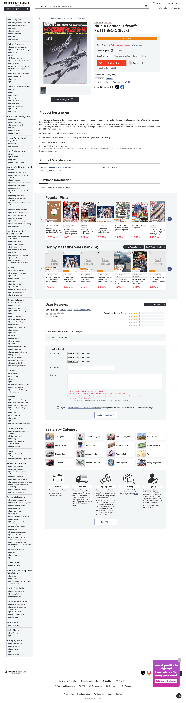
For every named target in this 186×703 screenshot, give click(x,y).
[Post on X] (117, 87)
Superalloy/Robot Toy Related (20, 459)
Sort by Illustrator (16, 376)
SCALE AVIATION (15, 34)
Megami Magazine (16, 106)
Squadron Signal (16, 363)
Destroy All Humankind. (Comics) (18, 608)
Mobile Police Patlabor (18, 250)
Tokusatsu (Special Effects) (19, 384)
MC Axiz (13, 112)
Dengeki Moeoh (15, 109)
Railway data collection (18, 405)
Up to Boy (13, 160)
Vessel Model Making (17, 221)
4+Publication (15, 341)
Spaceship (13, 143)
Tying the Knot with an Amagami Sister (18, 538)
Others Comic (15, 558)
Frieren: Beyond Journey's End (20, 503)
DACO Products (15, 349)
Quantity (100, 56)
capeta (12, 552)
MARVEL (13, 576)
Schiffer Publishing (16, 360)
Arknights (13, 514)
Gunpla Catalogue (16, 477)
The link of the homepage (103, 694)
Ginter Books (14, 325)
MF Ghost (13, 555)
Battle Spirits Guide (17, 612)
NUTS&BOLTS (14, 330)
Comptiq (13, 92)
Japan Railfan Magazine (18, 47)
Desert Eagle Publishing (18, 352)
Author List (14, 649)
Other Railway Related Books (20, 423)
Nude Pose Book (15, 597)
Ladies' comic (15, 566)
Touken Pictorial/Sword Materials (18, 473)
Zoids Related (15, 258)
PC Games (13, 382)
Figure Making (15, 226)
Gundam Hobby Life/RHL (18, 185)
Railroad (13, 421)
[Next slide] (169, 219)
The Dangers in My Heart (18, 532)
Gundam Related (16, 241)
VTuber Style (14, 101)
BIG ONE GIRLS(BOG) (17, 162)
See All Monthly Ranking (155, 247)
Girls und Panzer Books (18, 289)
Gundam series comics (18, 500)
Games (12, 379)
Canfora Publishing (16, 322)
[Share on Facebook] (122, 87)
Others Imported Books (18, 366)
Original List (14, 655)
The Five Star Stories (17, 527)
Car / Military (14, 633)
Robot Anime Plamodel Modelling (18, 199)
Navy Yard (13, 36)
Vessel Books (14, 276)
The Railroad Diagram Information (17, 70)
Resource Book (15, 446)
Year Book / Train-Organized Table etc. (19, 409)
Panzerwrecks (15, 308)
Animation (14, 373)
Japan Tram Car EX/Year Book (20, 61)
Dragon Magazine (16, 133)
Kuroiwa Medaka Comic (18, 542)
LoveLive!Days (15, 103)
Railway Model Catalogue (19, 400)
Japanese (53, 151)
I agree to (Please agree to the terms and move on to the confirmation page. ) (107, 407)
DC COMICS (14, 579)
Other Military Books (17, 292)
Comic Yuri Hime (16, 122)
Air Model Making (16, 218)
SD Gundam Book (16, 247)
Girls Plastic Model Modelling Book (20, 192)
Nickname (54, 367)
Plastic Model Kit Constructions (21, 213)
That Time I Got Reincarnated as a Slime (20, 546)
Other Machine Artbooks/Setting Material (19, 261)
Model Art (13, 28)
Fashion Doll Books (16, 466)
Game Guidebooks (16, 387)
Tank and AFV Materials (18, 273)
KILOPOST (13, 79)
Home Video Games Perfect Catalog (19, 485)
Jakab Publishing (16, 357)
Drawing (13, 439)
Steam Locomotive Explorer (19, 66)
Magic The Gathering (17, 492)
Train (12, 55)
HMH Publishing (15, 316)
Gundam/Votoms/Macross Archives (19, 176)
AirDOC (12, 344)
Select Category (12, 8)
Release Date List (16, 644)
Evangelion (14, 529)
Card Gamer (14, 617)
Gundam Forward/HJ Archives (20, 183)
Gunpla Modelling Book (18, 173)
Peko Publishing (15, 338)
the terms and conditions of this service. (84, 407)
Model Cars (14, 39)
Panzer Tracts (15, 305)
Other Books (14, 625)
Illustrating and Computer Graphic (19, 432)
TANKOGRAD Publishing (18, 311)
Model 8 (13, 418)
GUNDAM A (13, 119)
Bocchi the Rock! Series (18, 505)
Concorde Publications (18, 346)
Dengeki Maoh (15, 130)
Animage (13, 98)
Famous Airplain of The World (118, 82)
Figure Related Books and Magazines (19, 455)
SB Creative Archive (17, 244)
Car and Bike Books (17, 469)
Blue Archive (14, 519)
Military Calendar (16, 295)
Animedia (13, 95)
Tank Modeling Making (18, 215)
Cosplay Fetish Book (17, 594)
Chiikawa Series (15, 508)
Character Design (16, 436)
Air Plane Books (15, 284)
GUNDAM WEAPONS (16, 188)
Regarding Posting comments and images (75, 310)
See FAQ (104, 522)
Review (53, 375)
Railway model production (19, 402)
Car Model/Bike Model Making (20, 224)
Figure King (14, 146)
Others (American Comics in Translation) (20, 582)
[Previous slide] (42, 219)
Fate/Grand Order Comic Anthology (18, 523)
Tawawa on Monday (17, 549)
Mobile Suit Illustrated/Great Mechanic (20, 238)
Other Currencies (137, 45)
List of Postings (154, 304)
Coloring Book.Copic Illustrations (17, 442)
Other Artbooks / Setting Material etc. (18, 391)
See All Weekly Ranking (133, 247)
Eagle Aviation (15, 355)
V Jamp (12, 128)
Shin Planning (15, 415)
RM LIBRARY (14, 413)
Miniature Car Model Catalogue (21, 482)
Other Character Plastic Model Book (20, 204)
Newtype (13, 90)
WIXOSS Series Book (17, 615)
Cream (12, 154)
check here (76, 503)
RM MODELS (14, 52)
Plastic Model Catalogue (18, 479)
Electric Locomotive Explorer (20, 73)
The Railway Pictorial (17, 58)
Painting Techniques (17, 196)
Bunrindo (109, 78)
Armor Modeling (15, 31)
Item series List (15, 652)
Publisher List (15, 646)
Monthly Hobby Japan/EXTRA (20, 23)
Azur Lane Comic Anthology (19, 516)
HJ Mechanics (15, 180)
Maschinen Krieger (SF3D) (19, 255)
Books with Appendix (17, 604)
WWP (12, 314)
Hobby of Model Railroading (19, 50)
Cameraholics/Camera (18, 489)
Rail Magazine (15, 63)
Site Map (119, 694)
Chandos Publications (17, 327)
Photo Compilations (17, 591)
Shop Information (83, 694)
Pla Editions (14, 333)
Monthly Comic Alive (17, 125)
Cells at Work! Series (17, 535)
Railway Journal (15, 76)
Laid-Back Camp (16, 511)
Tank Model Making (17, 270)
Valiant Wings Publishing (18, 319)
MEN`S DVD (14, 157)
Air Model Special (16, 287)
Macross (13, 252)
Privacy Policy (69, 694)
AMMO (12, 336)
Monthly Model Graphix (18, 25)
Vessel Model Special (17, 279)
